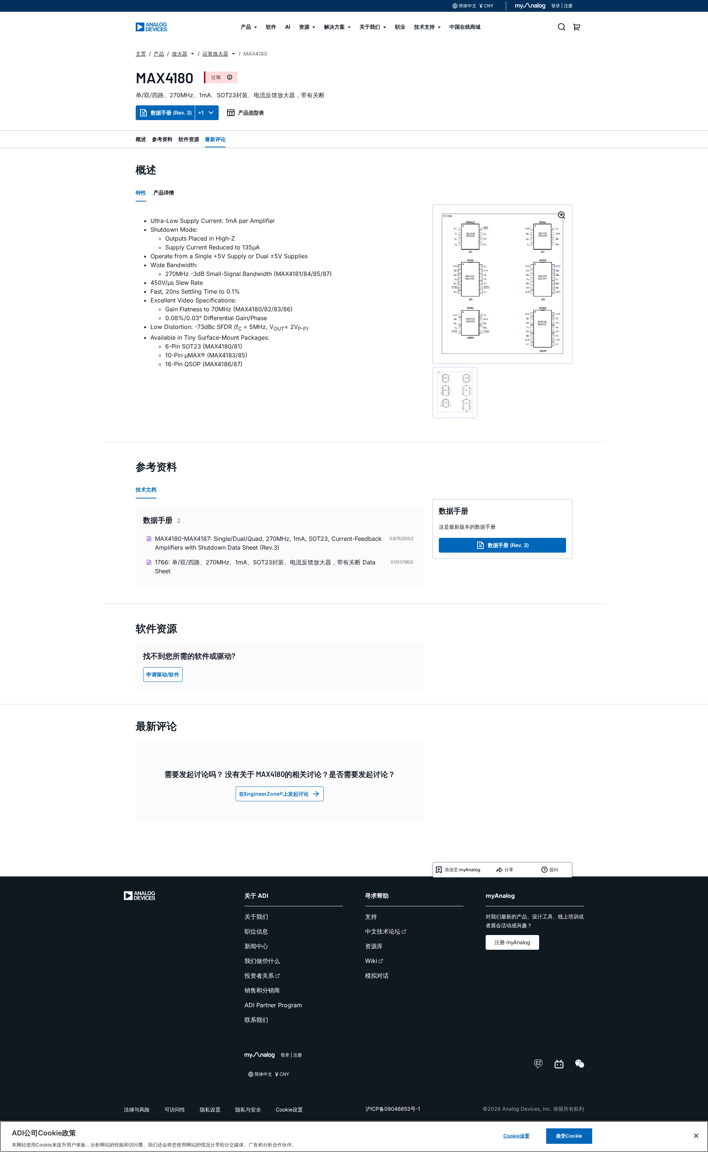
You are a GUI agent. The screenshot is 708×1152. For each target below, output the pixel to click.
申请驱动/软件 (162, 674)
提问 (553, 869)
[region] (354, 1136)
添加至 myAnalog (462, 869)
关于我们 (256, 916)
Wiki (371, 960)
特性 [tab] (141, 192)
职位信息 (256, 931)
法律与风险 (137, 1109)
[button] (192, 54)
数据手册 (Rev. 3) (171, 112)
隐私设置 (210, 1109)
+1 (201, 112)
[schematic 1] (455, 392)
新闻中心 (256, 946)
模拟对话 (377, 975)
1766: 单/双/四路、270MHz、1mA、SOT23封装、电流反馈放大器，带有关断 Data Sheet (265, 567)
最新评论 (215, 139)
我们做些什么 (262, 960)
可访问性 (174, 1109)
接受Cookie (569, 1135)
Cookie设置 (289, 1109)
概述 (141, 139)
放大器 (179, 53)
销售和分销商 (262, 990)
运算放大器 (215, 53)
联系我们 (256, 1019)
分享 (508, 869)
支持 (371, 916)
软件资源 (188, 139)
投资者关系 (259, 975)
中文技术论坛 (382, 931)
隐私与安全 (248, 1109)
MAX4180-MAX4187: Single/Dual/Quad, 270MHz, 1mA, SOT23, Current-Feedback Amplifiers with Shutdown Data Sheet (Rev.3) (268, 543)
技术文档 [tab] (146, 489)
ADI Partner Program (273, 1005)
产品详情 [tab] (163, 192)
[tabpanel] (280, 292)
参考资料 (162, 139)
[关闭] (696, 1136)
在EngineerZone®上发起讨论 (274, 794)
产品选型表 (251, 112)
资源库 (374, 946)
